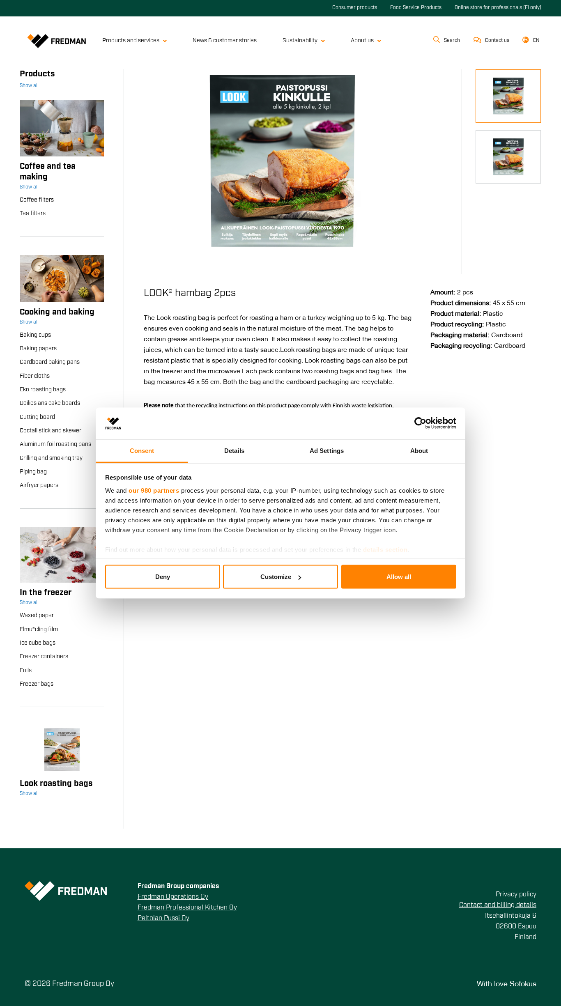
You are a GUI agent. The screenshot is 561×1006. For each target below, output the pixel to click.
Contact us (497, 40)
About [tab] (419, 450)
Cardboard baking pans (50, 362)
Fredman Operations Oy (173, 897)
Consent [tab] (142, 450)
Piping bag (33, 472)
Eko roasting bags (43, 390)
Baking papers (38, 349)
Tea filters (33, 214)
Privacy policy (516, 894)
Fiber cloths (35, 376)
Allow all (398, 576)
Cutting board (37, 417)
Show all (29, 85)
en (536, 40)
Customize (275, 576)
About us (362, 41)
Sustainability (300, 41)
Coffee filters (37, 200)
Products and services (130, 41)
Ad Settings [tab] (327, 450)
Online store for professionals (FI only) (498, 7)
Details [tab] (234, 450)
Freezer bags (36, 684)
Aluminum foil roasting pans (55, 444)
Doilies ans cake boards (50, 403)
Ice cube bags (37, 643)
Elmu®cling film (39, 630)
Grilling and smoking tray (51, 458)
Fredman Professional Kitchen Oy (187, 908)
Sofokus (523, 984)
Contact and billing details (497, 905)
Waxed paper (37, 616)
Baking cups (35, 335)
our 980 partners (154, 490)
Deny (162, 576)
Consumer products (354, 7)
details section (385, 549)
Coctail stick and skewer (50, 431)
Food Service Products (415, 7)
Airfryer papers (39, 485)
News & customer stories (225, 41)
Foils (26, 671)
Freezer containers (44, 657)
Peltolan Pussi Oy (163, 918)
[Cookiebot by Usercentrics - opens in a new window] (420, 423)
